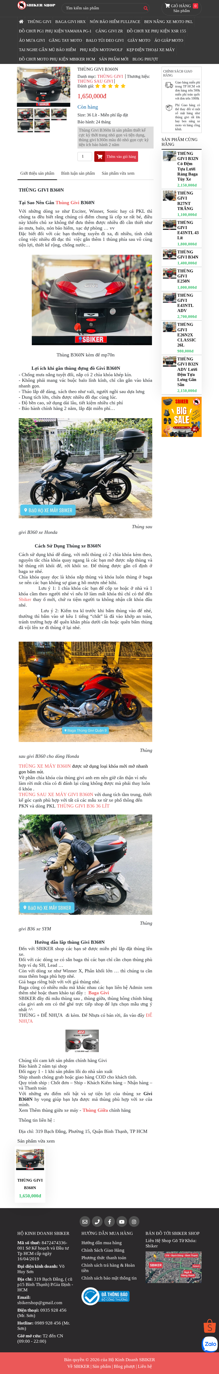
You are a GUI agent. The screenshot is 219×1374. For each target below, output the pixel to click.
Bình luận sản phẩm (78, 173)
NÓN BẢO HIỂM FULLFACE (115, 22)
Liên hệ (145, 1366)
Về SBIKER (78, 1366)
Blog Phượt (145, 59)
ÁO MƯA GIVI (32, 40)
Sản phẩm (101, 1366)
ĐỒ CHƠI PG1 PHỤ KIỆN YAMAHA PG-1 (55, 31)
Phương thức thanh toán (103, 1257)
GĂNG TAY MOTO (65, 40)
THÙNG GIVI (39, 22)
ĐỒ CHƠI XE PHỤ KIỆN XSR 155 (156, 31)
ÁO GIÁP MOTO (168, 40)
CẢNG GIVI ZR (109, 31)
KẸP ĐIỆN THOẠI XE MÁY (151, 50)
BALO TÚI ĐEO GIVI (105, 40)
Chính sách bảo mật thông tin (109, 1278)
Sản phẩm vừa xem (118, 173)
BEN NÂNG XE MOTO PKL (168, 22)
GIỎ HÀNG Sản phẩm (183, 8)
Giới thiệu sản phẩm (37, 173)
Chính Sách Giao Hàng (102, 1250)
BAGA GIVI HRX (70, 22)
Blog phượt (124, 1366)
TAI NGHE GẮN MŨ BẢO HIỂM (47, 50)
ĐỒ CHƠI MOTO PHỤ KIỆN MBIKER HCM (57, 59)
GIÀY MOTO (139, 40)
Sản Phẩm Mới (113, 59)
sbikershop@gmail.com (39, 1302)
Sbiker (25, 599)
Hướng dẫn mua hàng (101, 1242)
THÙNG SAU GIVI (95, 81)
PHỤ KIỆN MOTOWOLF (101, 50)
